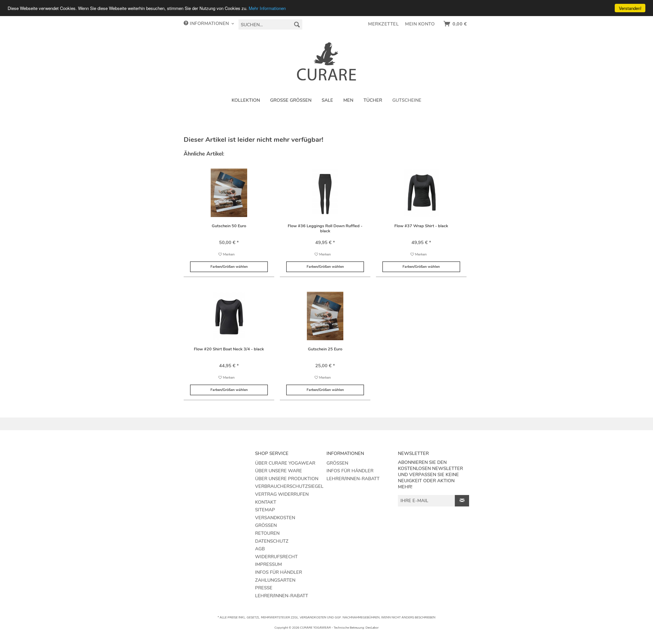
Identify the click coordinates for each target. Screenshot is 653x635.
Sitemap (265, 510)
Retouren (267, 533)
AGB (260, 549)
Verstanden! (630, 8)
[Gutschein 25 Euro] (325, 316)
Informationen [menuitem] (210, 23)
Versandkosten (275, 518)
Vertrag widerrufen (282, 494)
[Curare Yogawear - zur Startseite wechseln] (326, 61)
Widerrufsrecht (276, 557)
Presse (263, 588)
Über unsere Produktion (286, 479)
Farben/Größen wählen (229, 266)
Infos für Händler (278, 572)
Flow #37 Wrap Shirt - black (421, 226)
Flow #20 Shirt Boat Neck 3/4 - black (229, 349)
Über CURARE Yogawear (285, 463)
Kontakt (265, 502)
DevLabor (372, 628)
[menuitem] (270, 24)
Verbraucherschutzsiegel (289, 486)
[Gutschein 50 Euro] (229, 193)
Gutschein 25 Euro (325, 349)
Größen (266, 525)
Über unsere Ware (278, 471)
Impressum (268, 564)
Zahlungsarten (275, 580)
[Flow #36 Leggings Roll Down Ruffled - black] (325, 193)
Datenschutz (271, 541)
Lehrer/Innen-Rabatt (281, 596)
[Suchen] (297, 24)
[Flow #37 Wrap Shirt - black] (421, 193)
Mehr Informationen (267, 8)
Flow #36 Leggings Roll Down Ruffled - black (325, 228)
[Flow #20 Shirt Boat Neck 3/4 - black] (229, 316)
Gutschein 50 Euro (229, 226)
